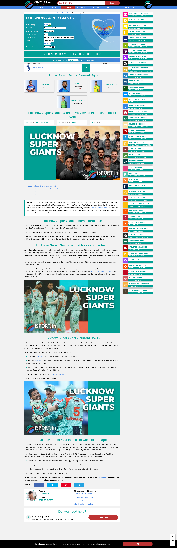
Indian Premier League (100, 208)
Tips (54, 7)
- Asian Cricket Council (83, 494)
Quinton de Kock (59, 374)
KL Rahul (47, 44)
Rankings (81, 7)
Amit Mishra (39, 360)
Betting (123, 7)
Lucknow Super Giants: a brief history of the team (46, 189)
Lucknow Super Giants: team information (43, 186)
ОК (138, 544)
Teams (68, 7)
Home (59, 13)
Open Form (103, 517)
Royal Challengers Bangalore (102, 271)
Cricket (109, 7)
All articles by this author (83, 504)
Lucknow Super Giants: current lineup (41, 192)
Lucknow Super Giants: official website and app (45, 195)
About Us (137, 7)
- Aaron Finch (80, 500)
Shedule (95, 7)
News (40, 7)
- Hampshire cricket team (84, 497)
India (69, 13)
